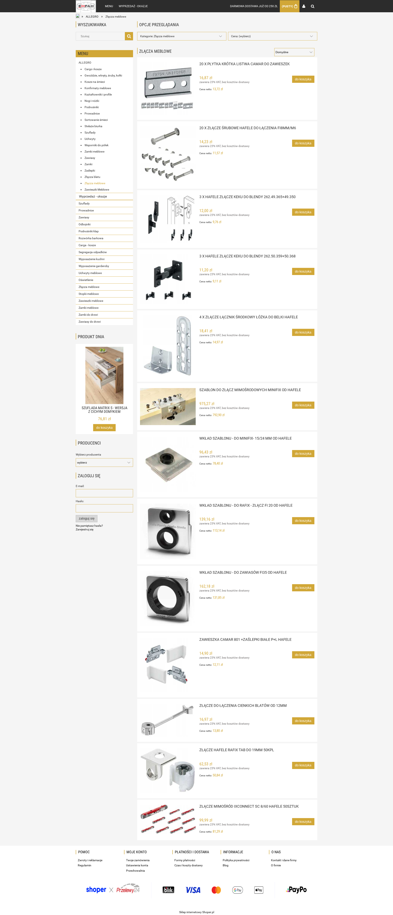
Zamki (88, 164)
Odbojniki (84, 224)
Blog (225, 865)
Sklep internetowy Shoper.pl (196, 912)
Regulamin (84, 865)
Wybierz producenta (88, 454)
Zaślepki (90, 170)
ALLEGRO (85, 62)
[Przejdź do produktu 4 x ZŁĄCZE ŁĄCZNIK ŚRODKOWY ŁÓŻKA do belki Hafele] (168, 346)
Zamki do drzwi (88, 314)
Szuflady (90, 132)
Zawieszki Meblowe (97, 189)
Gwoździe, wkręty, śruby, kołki (103, 75)
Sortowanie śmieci (96, 119)
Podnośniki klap (89, 231)
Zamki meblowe (94, 151)
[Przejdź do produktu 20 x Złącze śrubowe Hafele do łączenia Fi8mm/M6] (168, 155)
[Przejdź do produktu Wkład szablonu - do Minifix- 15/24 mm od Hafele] (168, 464)
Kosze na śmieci (95, 81)
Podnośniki (92, 107)
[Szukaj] (129, 36)
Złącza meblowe (95, 183)
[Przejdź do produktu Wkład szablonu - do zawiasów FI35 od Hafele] (168, 598)
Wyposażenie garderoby (94, 266)
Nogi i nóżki (92, 100)
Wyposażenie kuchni (91, 259)
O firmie (276, 865)
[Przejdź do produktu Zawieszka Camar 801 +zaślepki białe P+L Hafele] (168, 665)
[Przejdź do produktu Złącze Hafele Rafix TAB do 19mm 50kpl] (168, 770)
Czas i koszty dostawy (188, 865)
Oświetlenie (86, 280)
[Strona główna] (86, 6)
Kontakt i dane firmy (284, 860)
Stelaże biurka (93, 126)
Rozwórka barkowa (91, 238)
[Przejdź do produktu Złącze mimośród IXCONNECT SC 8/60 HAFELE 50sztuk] (168, 819)
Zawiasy (90, 157)
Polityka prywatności (236, 860)
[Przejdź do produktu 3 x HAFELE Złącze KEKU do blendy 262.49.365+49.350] (168, 219)
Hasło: (80, 501)
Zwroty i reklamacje (90, 860)
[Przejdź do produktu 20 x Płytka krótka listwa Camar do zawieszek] (168, 88)
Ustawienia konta (137, 865)
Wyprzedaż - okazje (93, 196)
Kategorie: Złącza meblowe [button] (157, 36)
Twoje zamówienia (138, 860)
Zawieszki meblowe (91, 300)
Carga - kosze (87, 245)
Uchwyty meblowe (90, 273)
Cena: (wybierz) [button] (241, 36)
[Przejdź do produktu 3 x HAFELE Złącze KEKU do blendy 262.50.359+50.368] (168, 279)
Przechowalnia (135, 870)
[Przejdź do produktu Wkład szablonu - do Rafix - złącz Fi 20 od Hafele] (168, 531)
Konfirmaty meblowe (98, 88)
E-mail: (80, 486)
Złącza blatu (92, 177)
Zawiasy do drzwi (90, 321)
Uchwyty (90, 138)
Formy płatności (184, 860)
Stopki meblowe (89, 293)
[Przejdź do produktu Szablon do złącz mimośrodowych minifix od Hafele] (168, 406)
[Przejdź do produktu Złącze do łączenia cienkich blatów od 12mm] (168, 720)
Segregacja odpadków (93, 252)
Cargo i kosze (93, 69)
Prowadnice (92, 113)
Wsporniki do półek (96, 145)
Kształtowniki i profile (98, 94)
